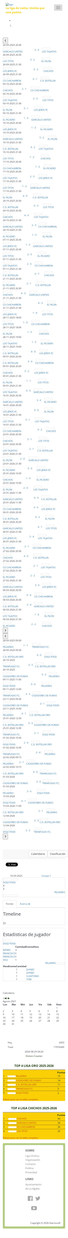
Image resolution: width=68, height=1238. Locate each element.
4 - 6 (35, 771)
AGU (5, 959)
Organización (32, 1160)
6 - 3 (36, 497)
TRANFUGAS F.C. (40, 647)
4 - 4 (33, 351)
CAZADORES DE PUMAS (15, 676)
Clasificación (58, 854)
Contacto (30, 1164)
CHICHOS (48, 71)
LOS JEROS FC (10, 71)
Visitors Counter (34, 1056)
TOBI (29, 979)
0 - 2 (36, 69)
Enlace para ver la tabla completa (20, 1099)
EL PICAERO (9, 119)
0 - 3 (36, 205)
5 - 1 (26, 108)
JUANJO (30, 969)
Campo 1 (46, 875)
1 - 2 (32, 157)
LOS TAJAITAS (49, 51)
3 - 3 (30, 468)
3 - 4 (30, 361)
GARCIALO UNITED (13, 51)
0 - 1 (23, 801)
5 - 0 (37, 49)
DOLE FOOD (50, 656)
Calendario (38, 854)
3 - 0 (39, 400)
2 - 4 (31, 536)
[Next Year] (7, 998)
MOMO (7, 950)
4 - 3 (23, 293)
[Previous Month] (5, 998)
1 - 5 (29, 332)
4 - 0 (25, 195)
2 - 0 (29, 254)
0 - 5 (30, 723)
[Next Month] (9, 998)
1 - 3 (26, 118)
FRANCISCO (9, 953)
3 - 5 (30, 665)
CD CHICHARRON (12, 80)
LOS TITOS (8, 61)
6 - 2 (37, 517)
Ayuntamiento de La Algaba (33, 1186)
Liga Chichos (32, 1156)
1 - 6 (35, 312)
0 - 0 (39, 655)
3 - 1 (35, 79)
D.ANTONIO (32, 976)
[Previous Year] (4, 998)
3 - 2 (32, 59)
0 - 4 (29, 595)
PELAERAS (8, 647)
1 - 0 (25, 322)
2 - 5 (32, 176)
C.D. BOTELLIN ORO (13, 656)
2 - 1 (24, 88)
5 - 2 (41, 137)
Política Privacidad (31, 1170)
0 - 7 (37, 273)
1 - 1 (28, 380)
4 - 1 (40, 527)
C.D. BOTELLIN (48, 80)
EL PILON (46, 61)
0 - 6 (36, 410)
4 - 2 (33, 147)
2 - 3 (35, 98)
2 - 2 (32, 575)
